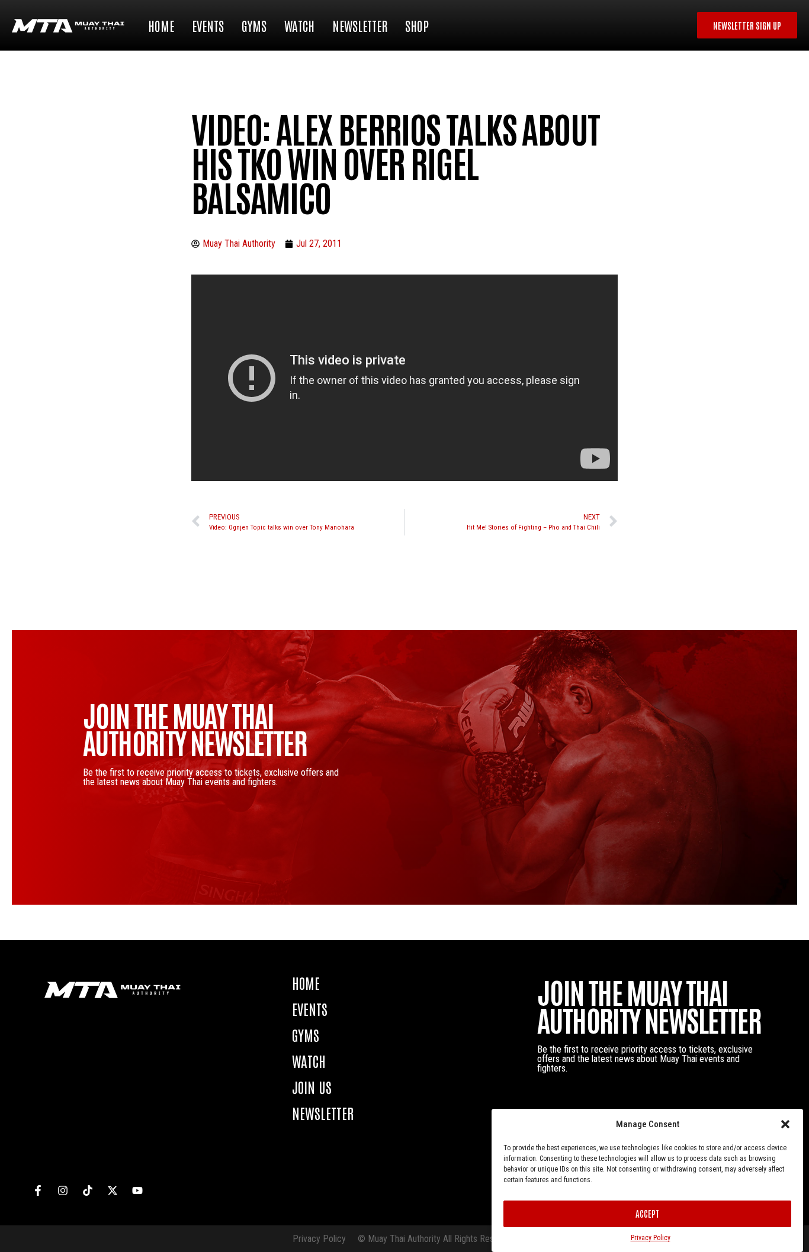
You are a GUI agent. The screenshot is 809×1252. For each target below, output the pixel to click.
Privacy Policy (650, 1238)
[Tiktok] (87, 1190)
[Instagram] (62, 1190)
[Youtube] (137, 1190)
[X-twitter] (112, 1190)
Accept (647, 1213)
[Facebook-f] (38, 1190)
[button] (785, 1124)
